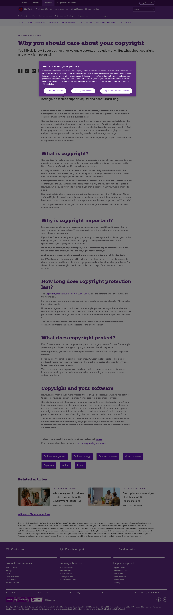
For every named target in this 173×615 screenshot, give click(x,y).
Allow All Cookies (55, 91)
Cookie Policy (48, 84)
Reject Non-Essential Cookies (116, 91)
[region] (87, 78)
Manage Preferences (83, 91)
